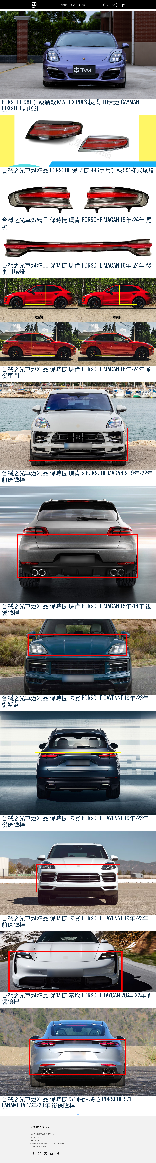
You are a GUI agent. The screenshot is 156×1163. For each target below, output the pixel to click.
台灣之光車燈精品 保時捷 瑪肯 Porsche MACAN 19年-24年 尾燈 (77, 222)
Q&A (73, 5)
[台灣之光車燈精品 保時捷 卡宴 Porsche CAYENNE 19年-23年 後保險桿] (78, 763)
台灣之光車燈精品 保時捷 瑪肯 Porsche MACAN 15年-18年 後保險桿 (76, 609)
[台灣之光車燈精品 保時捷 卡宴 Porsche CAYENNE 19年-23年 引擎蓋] (78, 657)
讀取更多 (78, 1114)
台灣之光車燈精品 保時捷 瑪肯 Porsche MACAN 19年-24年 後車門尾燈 (77, 268)
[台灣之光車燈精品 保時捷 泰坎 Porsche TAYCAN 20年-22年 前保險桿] (78, 961)
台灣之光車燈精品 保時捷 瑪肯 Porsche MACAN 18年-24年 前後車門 (77, 372)
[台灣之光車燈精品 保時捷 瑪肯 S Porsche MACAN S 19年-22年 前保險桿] (78, 426)
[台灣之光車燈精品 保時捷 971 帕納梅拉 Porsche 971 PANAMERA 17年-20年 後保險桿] (78, 1052)
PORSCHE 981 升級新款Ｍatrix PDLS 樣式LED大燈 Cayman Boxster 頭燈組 (70, 105)
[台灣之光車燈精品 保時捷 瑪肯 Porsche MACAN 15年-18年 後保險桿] (78, 544)
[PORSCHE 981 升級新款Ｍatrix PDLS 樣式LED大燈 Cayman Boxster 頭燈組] (78, 55)
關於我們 (82, 5)
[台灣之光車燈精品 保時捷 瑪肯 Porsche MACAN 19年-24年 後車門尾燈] (78, 247)
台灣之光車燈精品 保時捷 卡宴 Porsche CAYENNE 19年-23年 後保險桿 (75, 821)
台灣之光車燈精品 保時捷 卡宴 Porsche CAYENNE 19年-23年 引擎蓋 (75, 701)
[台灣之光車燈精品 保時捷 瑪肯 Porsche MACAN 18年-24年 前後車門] (78, 322)
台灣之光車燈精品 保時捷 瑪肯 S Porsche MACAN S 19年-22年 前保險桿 (77, 476)
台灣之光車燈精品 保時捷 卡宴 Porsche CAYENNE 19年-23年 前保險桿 (75, 921)
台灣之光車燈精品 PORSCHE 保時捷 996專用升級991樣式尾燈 (78, 170)
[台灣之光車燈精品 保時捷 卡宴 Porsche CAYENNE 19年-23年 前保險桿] (78, 873)
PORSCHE (4, 111)
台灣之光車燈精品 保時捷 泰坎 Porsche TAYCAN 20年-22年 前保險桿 (77, 998)
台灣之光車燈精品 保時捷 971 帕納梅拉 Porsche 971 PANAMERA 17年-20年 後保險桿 (66, 1102)
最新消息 (64, 5)
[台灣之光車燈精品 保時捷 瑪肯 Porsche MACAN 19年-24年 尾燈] (78, 196)
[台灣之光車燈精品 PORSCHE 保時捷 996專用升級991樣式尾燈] (78, 141)
